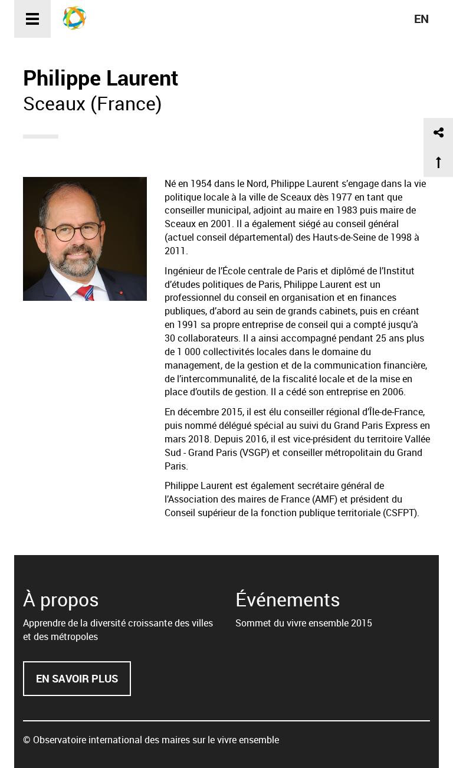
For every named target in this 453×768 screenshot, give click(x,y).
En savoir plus (83, 684)
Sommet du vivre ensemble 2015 (303, 622)
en (421, 19)
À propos (61, 599)
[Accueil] (79, 17)
